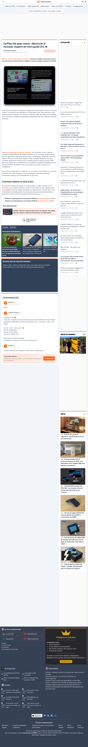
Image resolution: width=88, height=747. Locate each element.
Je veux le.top (6, 645)
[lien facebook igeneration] (48, 716)
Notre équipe (61, 726)
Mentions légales (5, 726)
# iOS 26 (13, 227)
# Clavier (68, 6)
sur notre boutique (43, 198)
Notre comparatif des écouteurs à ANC (31, 679)
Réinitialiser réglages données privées (44, 735)
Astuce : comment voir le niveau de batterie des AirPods (63, 682)
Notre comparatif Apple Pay (11, 679)
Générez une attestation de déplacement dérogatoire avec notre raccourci (64, 688)
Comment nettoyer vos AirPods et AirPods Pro (60, 676)
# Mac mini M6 (10, 6)
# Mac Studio (45, 6)
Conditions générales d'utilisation (19, 726)
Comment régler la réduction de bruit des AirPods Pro (63, 685)
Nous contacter (81, 726)
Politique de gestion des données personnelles (43, 726)
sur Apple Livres (42, 201)
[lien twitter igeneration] (52, 716)
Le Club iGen (10, 634)
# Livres (5, 227)
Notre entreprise (70, 726)
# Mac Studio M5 (33, 6)
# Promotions (21, 6)
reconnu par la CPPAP (29, 733)
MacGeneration (50, 51)
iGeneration (10, 639)
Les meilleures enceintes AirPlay (11, 674)
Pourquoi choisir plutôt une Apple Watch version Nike (62, 680)
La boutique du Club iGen (9, 649)
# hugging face (78, 6)
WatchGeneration (33, 639)
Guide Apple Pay (50, 678)
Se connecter (49, 358)
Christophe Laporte (9, 50)
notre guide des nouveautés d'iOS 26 (18, 152)
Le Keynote (5, 647)
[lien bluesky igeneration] (55, 716)
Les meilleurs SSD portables (30, 674)
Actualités (65, 42)
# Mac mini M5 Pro (57, 6)
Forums (3, 643)
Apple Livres (47, 171)
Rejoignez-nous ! (66, 661)
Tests (62, 414)
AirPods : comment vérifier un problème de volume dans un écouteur (64, 673)
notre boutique (33, 171)
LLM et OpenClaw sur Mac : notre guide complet (45, 11)
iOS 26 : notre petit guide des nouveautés (16, 59)
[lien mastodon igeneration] (45, 716)
